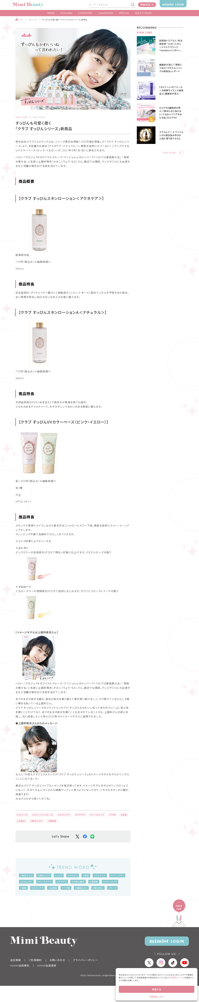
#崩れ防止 (98, 888)
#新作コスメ (36, 821)
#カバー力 (22, 814)
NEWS (51, 13)
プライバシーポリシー (85, 960)
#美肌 (23, 888)
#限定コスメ (44, 875)
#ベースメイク (97, 814)
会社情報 (15, 960)
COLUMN (66, 13)
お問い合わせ (57, 960)
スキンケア (32, 20)
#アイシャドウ (117, 875)
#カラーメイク (110, 881)
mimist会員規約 (19, 965)
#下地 (112, 814)
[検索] (133, 4)
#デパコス (72, 875)
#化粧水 (21, 821)
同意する (156, 989)
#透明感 (52, 821)
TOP (21, 20)
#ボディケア (37, 888)
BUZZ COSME (143, 13)
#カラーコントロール (42, 814)
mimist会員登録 (46, 965)
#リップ (58, 875)
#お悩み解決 (78, 881)
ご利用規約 (35, 960)
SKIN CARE (21, 117)
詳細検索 (145, 4)
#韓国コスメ (81, 888)
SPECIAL (124, 13)
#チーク (112, 888)
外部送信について (176, 977)
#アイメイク (100, 875)
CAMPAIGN (105, 13)
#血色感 (52, 888)
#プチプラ (80, 814)
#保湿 (123, 814)
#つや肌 (66, 888)
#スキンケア (64, 814)
